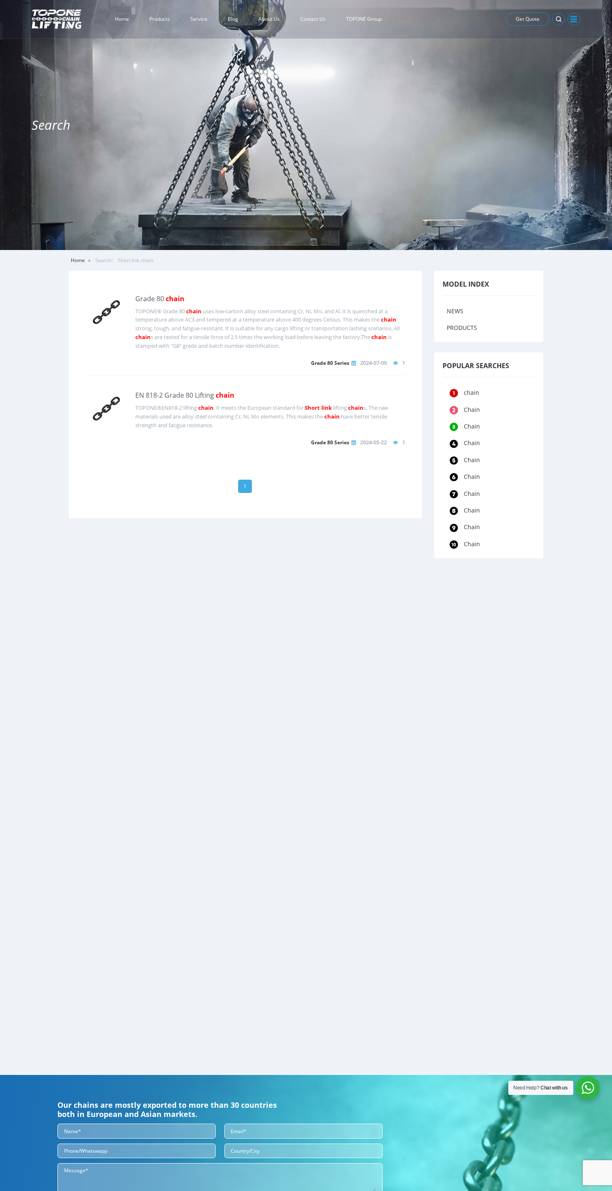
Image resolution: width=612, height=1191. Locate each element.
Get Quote (528, 18)
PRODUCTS (462, 328)
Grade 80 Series (330, 362)
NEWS (455, 311)
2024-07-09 (373, 362)
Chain (472, 410)
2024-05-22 (373, 442)
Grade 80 (159, 298)
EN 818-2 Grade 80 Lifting (184, 395)
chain (471, 392)
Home (78, 260)
